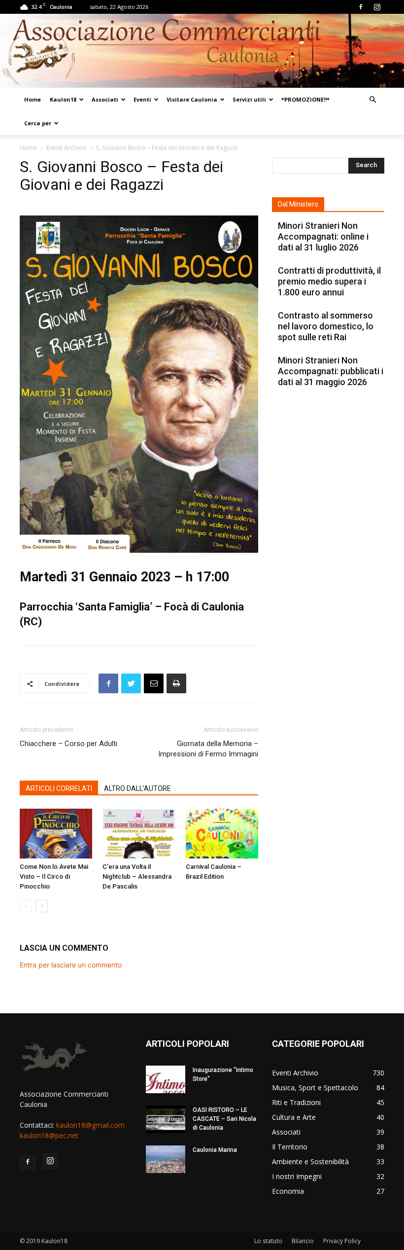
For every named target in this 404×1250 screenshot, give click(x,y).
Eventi (142, 99)
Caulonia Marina (215, 1149)
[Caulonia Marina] (165, 1159)
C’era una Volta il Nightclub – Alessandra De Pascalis (136, 876)
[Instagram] (377, 7)
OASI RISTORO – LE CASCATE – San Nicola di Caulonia (224, 1119)
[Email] (154, 683)
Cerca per (37, 123)
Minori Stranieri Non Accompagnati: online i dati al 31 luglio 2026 (323, 236)
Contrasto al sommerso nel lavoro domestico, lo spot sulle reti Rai (325, 326)
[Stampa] (176, 683)
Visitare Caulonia (192, 99)
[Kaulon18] (202, 51)
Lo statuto (268, 1241)
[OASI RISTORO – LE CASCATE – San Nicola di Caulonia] (165, 1119)
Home (32, 99)
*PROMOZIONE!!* (305, 99)
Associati (105, 99)
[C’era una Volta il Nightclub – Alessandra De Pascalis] (138, 833)
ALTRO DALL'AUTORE (137, 788)
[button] (372, 100)
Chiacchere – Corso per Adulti (68, 743)
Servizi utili (249, 99)
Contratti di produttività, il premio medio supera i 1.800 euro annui (329, 281)
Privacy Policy (342, 1241)
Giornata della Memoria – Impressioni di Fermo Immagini (208, 748)
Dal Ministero (298, 204)
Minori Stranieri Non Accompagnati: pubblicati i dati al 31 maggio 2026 (330, 371)
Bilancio (303, 1241)
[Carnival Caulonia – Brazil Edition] (222, 833)
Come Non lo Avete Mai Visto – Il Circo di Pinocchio (54, 876)
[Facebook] (360, 7)
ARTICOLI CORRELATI (59, 788)
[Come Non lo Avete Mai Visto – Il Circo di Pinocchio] (56, 833)
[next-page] (41, 906)
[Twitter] (131, 683)
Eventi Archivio (66, 147)
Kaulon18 (63, 99)
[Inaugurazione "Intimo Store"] (165, 1079)
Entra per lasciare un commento (71, 965)
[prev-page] (26, 906)
